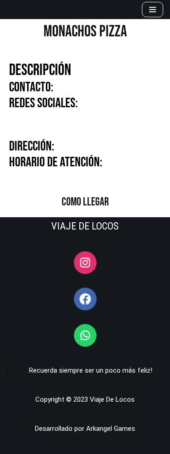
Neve (14, 445)
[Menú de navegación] (152, 9)
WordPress (101, 445)
